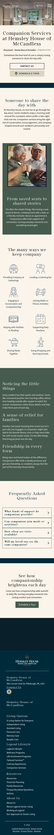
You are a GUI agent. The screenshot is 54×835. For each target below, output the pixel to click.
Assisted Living (14, 728)
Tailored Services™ (15, 760)
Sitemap (37, 831)
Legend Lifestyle (14, 748)
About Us (11, 802)
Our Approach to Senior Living (21, 814)
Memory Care (13, 735)
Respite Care (12, 739)
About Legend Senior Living (20, 806)
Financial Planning (15, 782)
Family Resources (15, 786)
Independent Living (16, 724)
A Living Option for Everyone (20, 720)
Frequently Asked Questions (20, 789)
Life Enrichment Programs (19, 756)
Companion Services (16, 767)
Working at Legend (15, 810)
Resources (11, 778)
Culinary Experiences (16, 764)
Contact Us (14, 687)
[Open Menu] (49, 6)
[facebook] (9, 691)
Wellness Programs (16, 752)
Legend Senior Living (21, 828)
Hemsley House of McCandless (25, 50)
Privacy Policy (27, 831)
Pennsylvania (8, 50)
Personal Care (13, 732)
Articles (10, 793)
